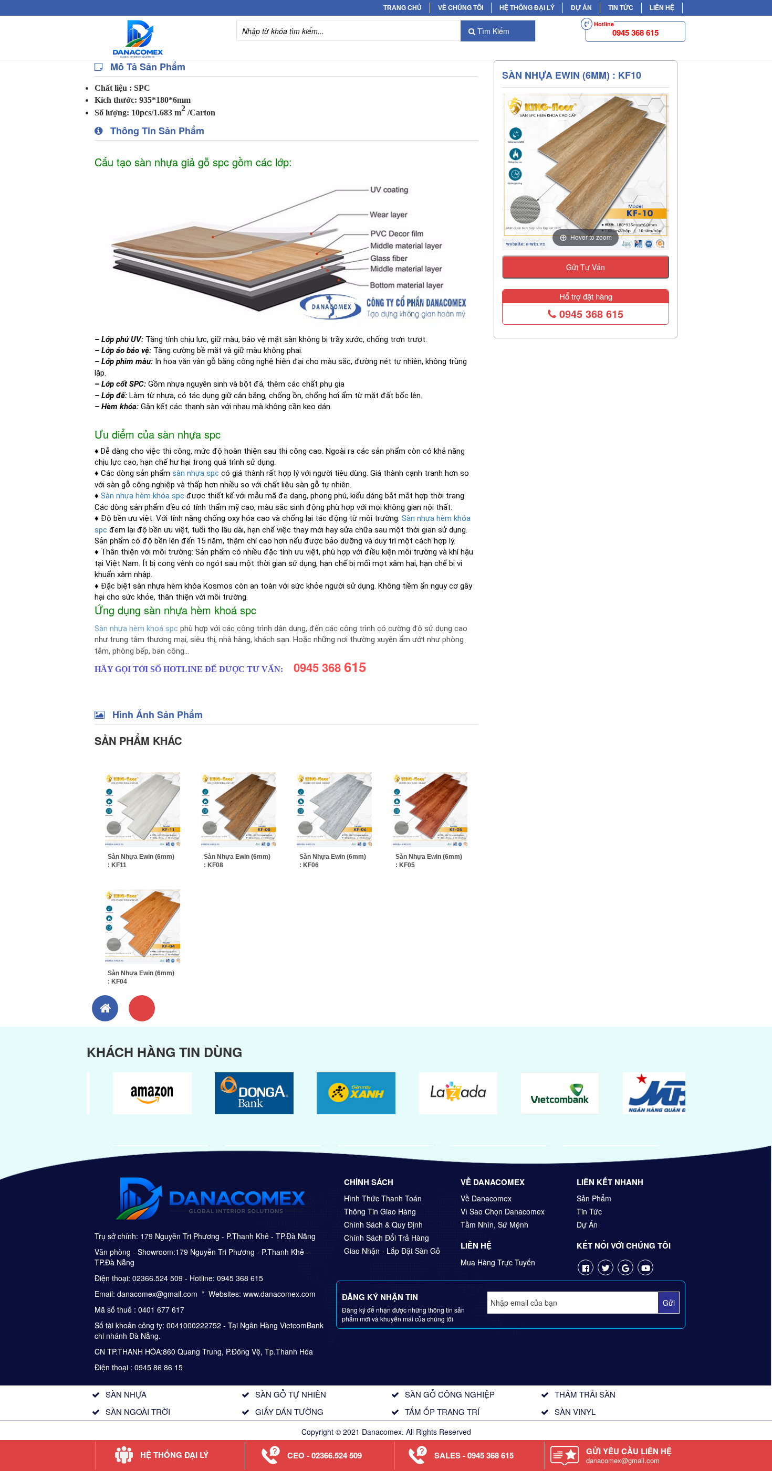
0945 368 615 (589, 313)
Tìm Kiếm (492, 31)
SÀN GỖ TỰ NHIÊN (290, 1394)
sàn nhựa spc (195, 473)
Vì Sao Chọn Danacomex (503, 1211)
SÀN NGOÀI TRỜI (138, 1411)
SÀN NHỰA (126, 1394)
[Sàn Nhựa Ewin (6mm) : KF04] (142, 925)
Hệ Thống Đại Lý (527, 8)
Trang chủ (402, 8)
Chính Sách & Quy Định (383, 1224)
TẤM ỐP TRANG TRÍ (442, 1411)
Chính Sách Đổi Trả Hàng (386, 1237)
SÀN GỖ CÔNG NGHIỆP (450, 1394)
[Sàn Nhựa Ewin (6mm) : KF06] (334, 808)
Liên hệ (662, 8)
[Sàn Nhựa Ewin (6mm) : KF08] (238, 808)
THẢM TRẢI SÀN (585, 1394)
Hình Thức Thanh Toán (383, 1198)
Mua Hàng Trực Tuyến (498, 1262)
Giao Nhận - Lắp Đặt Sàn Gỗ (392, 1250)
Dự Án (581, 8)
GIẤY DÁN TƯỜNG (289, 1411)
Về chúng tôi (460, 8)
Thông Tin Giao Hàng (380, 1211)
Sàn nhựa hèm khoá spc (136, 628)
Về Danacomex (486, 1198)
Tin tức (620, 8)
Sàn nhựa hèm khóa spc (142, 495)
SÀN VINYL (575, 1411)
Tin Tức (589, 1211)
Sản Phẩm (594, 1198)
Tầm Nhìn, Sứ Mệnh (494, 1224)
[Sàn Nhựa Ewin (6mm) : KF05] (430, 808)
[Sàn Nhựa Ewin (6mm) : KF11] (142, 808)
